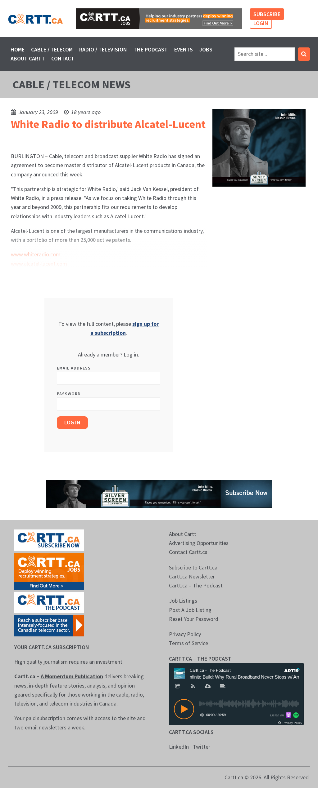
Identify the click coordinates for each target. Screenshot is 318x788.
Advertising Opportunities (199, 543)
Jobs (205, 49)
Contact (62, 58)
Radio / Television (103, 49)
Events (183, 49)
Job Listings (183, 600)
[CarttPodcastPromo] (49, 601)
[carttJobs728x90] (159, 18)
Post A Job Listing (190, 609)
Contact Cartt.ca (188, 552)
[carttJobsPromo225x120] (49, 570)
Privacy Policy (185, 634)
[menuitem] (17, 49)
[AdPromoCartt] (49, 625)
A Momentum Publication (72, 676)
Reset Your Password (193, 618)
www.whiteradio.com (36, 254)
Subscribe (266, 14)
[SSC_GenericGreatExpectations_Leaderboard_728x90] (159, 493)
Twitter (201, 746)
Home (18, 49)
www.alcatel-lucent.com (39, 263)
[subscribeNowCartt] (49, 539)
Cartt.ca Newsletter (192, 576)
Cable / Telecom (52, 49)
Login (260, 23)
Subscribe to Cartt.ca (193, 567)
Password (69, 393)
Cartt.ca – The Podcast (196, 585)
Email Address (74, 368)
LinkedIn (179, 746)
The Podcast (151, 49)
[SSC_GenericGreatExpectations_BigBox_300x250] (259, 147)
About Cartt (28, 58)
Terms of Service (188, 643)
